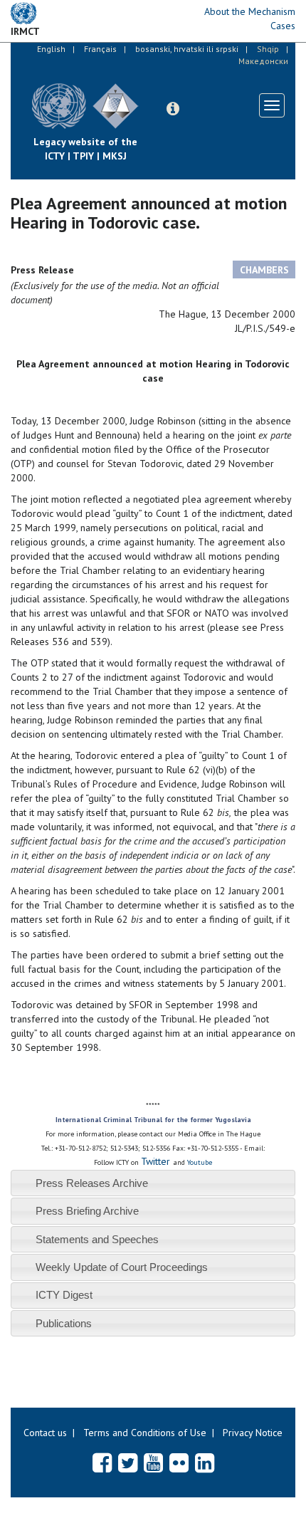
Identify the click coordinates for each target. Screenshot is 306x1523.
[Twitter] (127, 1462)
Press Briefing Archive (87, 1211)
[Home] (149, 95)
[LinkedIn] (204, 1462)
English (51, 48)
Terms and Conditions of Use (144, 1432)
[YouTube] (153, 1462)
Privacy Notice (253, 1432)
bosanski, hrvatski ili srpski (186, 48)
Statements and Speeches (97, 1239)
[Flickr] (179, 1462)
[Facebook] (102, 1462)
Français (100, 48)
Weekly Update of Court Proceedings (122, 1267)
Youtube (199, 1162)
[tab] (153, 1183)
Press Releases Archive (92, 1183)
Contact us (45, 1432)
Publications (64, 1323)
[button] (173, 109)
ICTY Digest (64, 1295)
